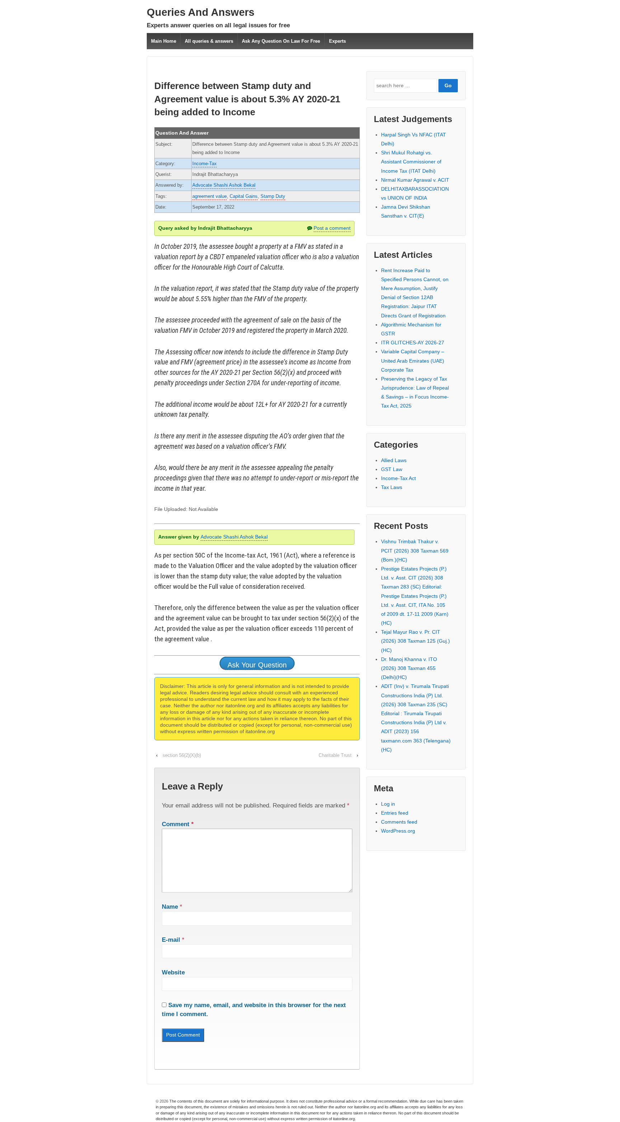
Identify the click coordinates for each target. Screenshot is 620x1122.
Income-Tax (204, 163)
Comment (178, 824)
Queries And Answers (200, 12)
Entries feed (394, 813)
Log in (388, 804)
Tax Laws (391, 487)
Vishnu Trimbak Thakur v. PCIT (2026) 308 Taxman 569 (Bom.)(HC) (414, 550)
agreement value (209, 196)
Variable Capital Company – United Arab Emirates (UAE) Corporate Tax (412, 360)
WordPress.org (398, 831)
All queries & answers (209, 41)
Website (173, 972)
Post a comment (332, 228)
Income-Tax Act (398, 478)
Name (170, 906)
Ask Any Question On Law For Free (281, 41)
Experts (337, 41)
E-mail (171, 939)
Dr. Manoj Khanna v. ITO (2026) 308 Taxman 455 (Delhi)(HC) (409, 668)
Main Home (163, 41)
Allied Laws (394, 460)
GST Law (391, 469)
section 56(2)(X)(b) (182, 755)
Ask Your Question (257, 665)
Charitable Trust (335, 755)
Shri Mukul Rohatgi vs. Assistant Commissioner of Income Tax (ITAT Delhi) (411, 161)
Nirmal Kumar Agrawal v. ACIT (415, 180)
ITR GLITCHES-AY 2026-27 (412, 342)
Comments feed (399, 822)
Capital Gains (244, 196)
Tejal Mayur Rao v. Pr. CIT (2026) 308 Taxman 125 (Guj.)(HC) (415, 641)
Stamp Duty (272, 196)
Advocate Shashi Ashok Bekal (223, 185)
